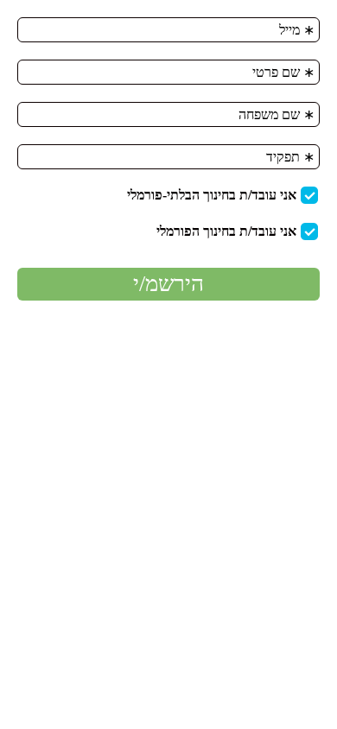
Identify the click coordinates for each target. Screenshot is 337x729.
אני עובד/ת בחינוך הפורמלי (226, 231)
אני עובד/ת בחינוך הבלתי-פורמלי (211, 194)
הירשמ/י (168, 283)
